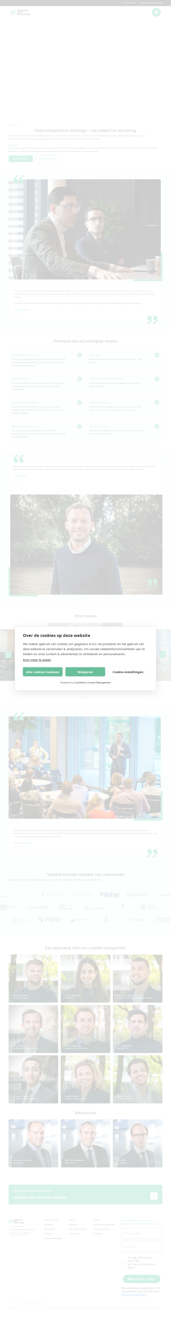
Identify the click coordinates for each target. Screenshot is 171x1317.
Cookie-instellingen (128, 672)
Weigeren (85, 672)
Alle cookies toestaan (42, 672)
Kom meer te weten (37, 660)
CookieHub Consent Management (92, 682)
